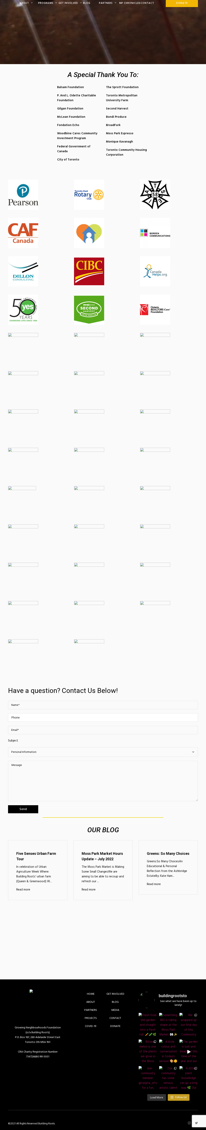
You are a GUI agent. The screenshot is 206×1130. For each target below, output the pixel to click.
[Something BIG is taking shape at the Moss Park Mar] (168, 1025)
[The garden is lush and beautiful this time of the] (188, 1051)
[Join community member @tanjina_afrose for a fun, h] (148, 1078)
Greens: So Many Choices (168, 853)
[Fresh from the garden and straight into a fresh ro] (148, 1025)
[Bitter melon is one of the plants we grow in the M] (148, 1051)
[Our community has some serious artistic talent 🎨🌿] (168, 1078)
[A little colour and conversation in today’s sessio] (168, 1051)
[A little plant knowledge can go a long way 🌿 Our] (188, 1078)
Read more (23, 889)
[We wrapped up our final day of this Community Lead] (188, 1025)
